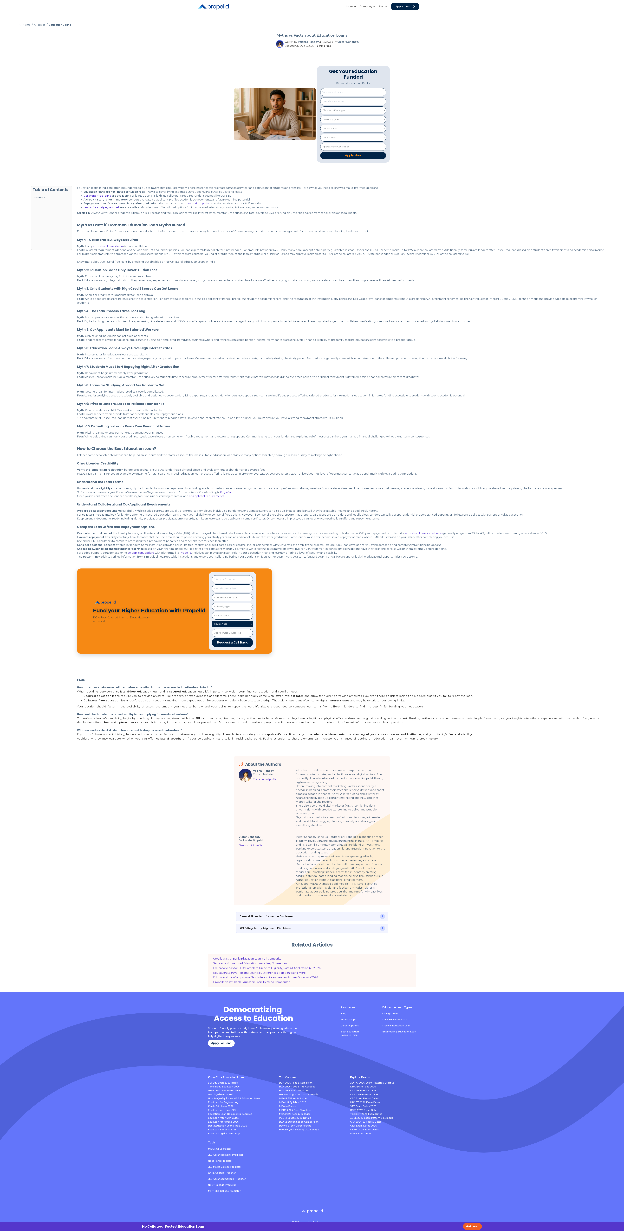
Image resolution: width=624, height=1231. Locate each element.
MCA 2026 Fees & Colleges (295, 1114)
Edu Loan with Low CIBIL (223, 1110)
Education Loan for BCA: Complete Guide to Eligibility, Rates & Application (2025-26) (267, 968)
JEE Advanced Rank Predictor (225, 1154)
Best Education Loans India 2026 (227, 1125)
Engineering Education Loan (399, 1031)
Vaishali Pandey (308, 41)
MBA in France (287, 1106)
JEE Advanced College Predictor (227, 1178)
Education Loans (60, 24)
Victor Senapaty (348, 41)
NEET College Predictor (222, 1184)
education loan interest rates (423, 533)
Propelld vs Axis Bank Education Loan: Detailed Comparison (251, 982)
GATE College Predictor (222, 1172)
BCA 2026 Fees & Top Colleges (297, 1086)
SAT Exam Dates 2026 (363, 1106)
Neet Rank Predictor (220, 1160)
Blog (343, 1013)
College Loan (390, 1013)
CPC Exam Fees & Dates (364, 1098)
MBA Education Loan (394, 1019)
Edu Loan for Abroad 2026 (223, 1121)
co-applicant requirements (206, 496)
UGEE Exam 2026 (360, 1133)
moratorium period (197, 203)
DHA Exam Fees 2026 (363, 1086)
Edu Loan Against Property (224, 1133)
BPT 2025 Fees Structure (294, 1090)
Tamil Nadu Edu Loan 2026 (224, 1086)
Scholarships (348, 1019)
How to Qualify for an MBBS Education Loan (234, 1098)
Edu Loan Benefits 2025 (222, 1129)
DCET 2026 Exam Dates (364, 1094)
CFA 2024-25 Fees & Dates (366, 1121)
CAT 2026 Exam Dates (363, 1090)
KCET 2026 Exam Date (363, 1110)
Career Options (350, 1025)
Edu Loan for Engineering (223, 1102)
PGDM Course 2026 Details (295, 1117)
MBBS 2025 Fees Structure (295, 1110)
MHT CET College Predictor (224, 1191)
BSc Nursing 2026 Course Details (298, 1094)
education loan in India (108, 246)
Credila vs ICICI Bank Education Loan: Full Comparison (248, 958)
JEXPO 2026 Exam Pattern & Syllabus (372, 1082)
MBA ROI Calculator (219, 1148)
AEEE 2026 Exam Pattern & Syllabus (371, 1117)
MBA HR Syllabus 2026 (292, 1102)
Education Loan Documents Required (230, 1114)
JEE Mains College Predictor (224, 1166)
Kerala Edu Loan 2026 (221, 1106)
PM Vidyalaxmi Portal (220, 1094)
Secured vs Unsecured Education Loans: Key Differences (250, 963)
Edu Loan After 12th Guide (223, 1117)
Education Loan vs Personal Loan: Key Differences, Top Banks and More (259, 972)
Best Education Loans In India (350, 1033)
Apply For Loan (221, 1043)
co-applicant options (140, 552)
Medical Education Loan (396, 1025)
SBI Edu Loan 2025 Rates (223, 1082)
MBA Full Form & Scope (293, 1098)
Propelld (185, 552)
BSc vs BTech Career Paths (295, 1125)
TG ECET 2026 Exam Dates (366, 1114)
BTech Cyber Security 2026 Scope (299, 1129)
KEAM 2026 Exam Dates (364, 1129)
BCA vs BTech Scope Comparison (298, 1121)
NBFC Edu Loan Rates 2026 (224, 1090)
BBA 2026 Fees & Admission (295, 1082)
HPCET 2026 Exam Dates (365, 1102)
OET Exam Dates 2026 (363, 1125)
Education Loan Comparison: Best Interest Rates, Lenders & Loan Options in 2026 (265, 977)
